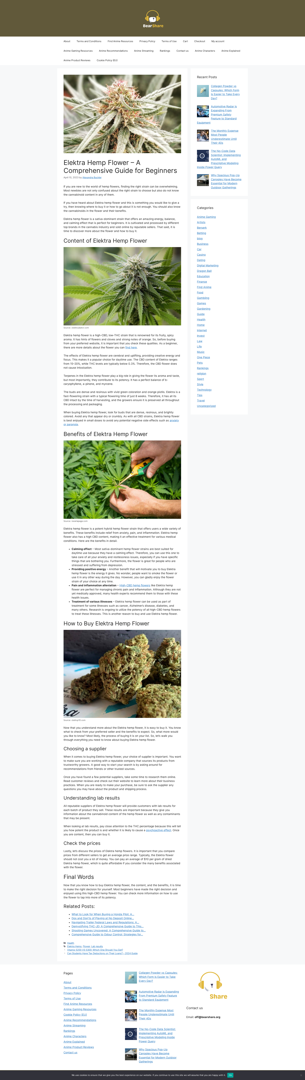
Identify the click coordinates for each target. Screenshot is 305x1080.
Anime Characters (205, 50)
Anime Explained (230, 50)
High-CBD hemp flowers (134, 585)
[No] (301, 1075)
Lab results (97, 946)
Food (200, 292)
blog (200, 238)
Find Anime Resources (120, 41)
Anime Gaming (206, 216)
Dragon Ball (204, 271)
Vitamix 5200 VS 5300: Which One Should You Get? (95, 949)
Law (199, 341)
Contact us (182, 50)
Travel (201, 400)
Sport (200, 379)
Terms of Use (169, 41)
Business (202, 243)
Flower (86, 946)
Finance (202, 281)
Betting (201, 233)
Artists (201, 222)
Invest (201, 335)
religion (201, 373)
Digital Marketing (207, 265)
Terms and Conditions (89, 41)
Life (199, 346)
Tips (199, 395)
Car (199, 249)
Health (70, 943)
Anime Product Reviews (77, 60)
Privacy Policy (147, 41)
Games (201, 303)
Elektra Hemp (74, 946)
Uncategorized (206, 406)
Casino (201, 254)
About (67, 41)
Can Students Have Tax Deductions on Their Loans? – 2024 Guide (102, 953)
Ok (230, 1075)
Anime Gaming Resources (78, 50)
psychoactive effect (158, 830)
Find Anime (204, 287)
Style (200, 384)
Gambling (203, 298)
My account (217, 41)
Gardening (203, 308)
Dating (201, 260)
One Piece (203, 357)
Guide (201, 314)
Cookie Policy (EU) (107, 60)
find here (131, 347)
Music (200, 352)
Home (201, 325)
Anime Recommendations (113, 50)
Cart (185, 41)
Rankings (165, 50)
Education (203, 276)
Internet (202, 330)
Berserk (202, 227)
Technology (204, 389)
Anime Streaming (143, 50)
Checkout (199, 41)
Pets (200, 362)
